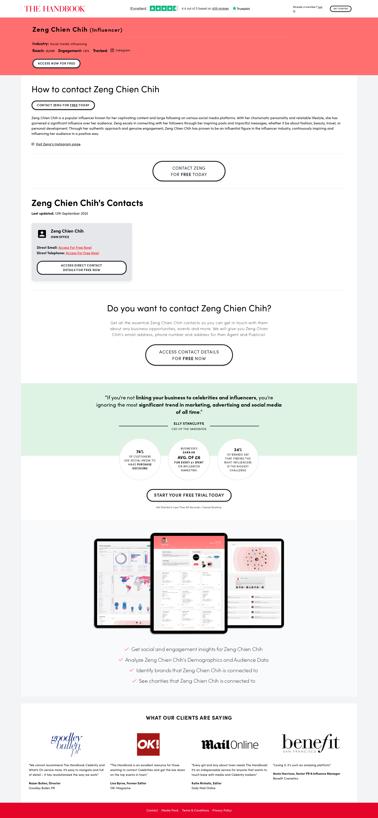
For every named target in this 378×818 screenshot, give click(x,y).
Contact (152, 810)
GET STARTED (341, 8)
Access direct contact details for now (81, 267)
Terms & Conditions (195, 810)
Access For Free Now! (75, 247)
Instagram (123, 50)
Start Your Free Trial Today (189, 495)
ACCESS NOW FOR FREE (56, 63)
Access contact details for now (189, 355)
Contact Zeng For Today (63, 105)
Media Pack (169, 810)
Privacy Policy (222, 810)
